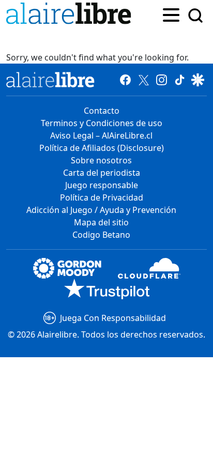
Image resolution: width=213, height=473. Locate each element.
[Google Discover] (198, 79)
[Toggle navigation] (171, 14)
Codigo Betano (101, 234)
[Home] (70, 15)
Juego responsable (101, 185)
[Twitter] (143, 79)
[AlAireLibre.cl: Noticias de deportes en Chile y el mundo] (50, 79)
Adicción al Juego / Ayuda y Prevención (101, 210)
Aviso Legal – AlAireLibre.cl (101, 135)
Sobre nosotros (101, 160)
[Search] (195, 15)
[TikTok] (180, 79)
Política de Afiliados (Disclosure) (101, 148)
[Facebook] (125, 79)
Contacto (101, 110)
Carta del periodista (101, 172)
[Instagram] (162, 79)
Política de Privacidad (101, 197)
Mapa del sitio (101, 222)
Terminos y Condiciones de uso (101, 123)
